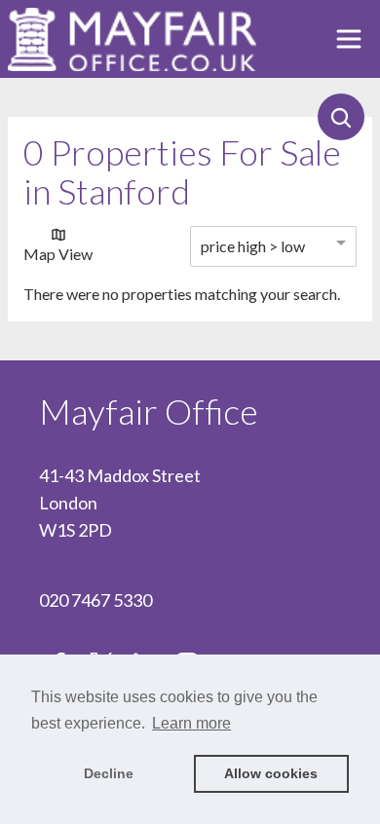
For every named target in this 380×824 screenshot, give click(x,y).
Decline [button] (108, 773)
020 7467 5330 (95, 600)
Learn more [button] (191, 723)
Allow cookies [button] (271, 773)
